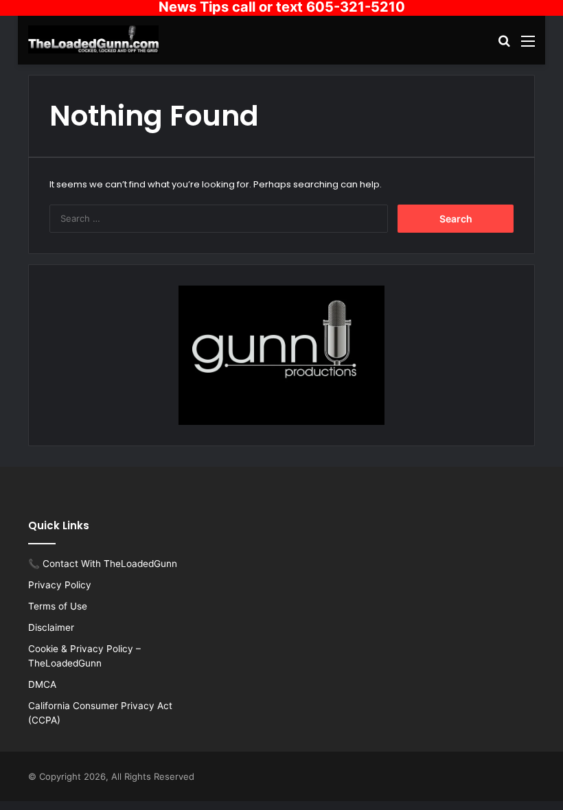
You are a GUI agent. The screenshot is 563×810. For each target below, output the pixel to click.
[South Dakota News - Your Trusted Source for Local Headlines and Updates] (93, 39)
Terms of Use (57, 606)
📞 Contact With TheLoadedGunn (102, 563)
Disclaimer (51, 627)
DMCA (42, 684)
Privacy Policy (59, 584)
